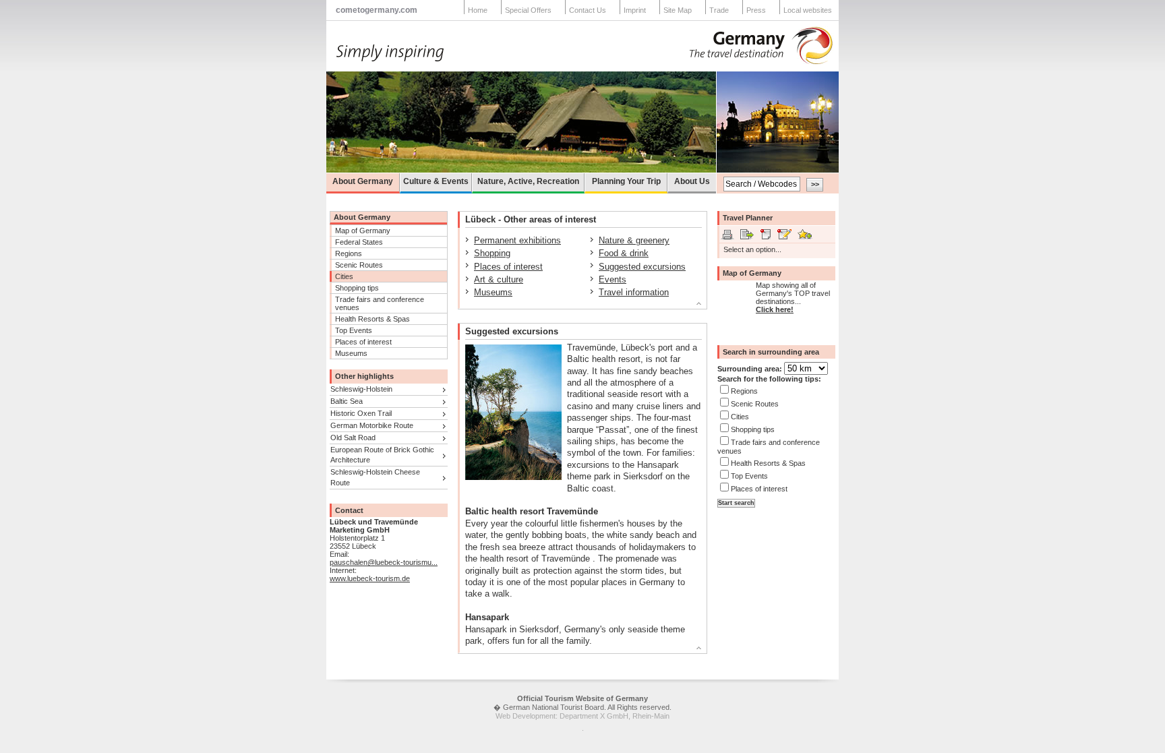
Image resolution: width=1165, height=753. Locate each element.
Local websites (807, 10)
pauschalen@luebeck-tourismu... (384, 562)
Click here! (775, 309)
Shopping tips (357, 288)
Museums (351, 353)
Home (477, 10)
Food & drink (624, 253)
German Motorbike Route (371, 425)
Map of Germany (362, 231)
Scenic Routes (359, 265)
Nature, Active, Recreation (528, 181)
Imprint (635, 10)
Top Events (353, 330)
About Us (692, 181)
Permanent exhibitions (517, 240)
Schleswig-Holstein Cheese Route (375, 477)
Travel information (634, 292)
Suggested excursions (642, 267)
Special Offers (528, 10)
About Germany (362, 181)
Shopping (492, 253)
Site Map (677, 10)
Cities (344, 276)
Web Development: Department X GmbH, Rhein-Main (582, 716)
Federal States (359, 242)
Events (612, 279)
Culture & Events (436, 181)
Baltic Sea (346, 401)
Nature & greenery (634, 240)
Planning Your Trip (626, 181)
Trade (719, 10)
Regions (348, 253)
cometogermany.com (376, 10)
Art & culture (498, 279)
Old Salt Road (353, 437)
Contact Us (587, 10)
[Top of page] (576, 305)
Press (756, 10)
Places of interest (363, 342)
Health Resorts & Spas (372, 319)
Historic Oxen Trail (361, 413)
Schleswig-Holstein (361, 389)
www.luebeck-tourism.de (370, 578)
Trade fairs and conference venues (379, 303)
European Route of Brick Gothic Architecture (382, 455)
